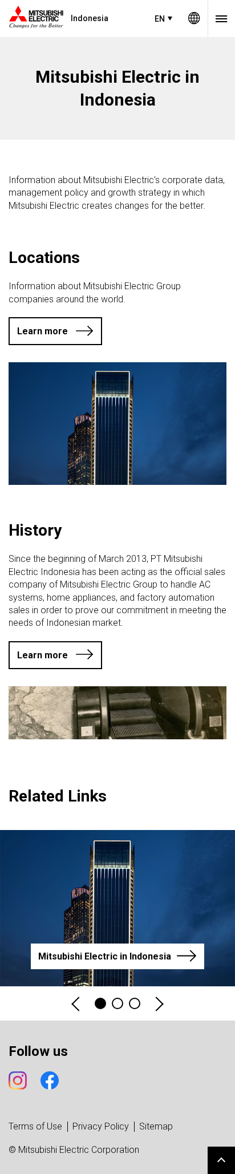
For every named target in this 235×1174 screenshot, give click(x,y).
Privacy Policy (100, 1126)
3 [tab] (134, 1003)
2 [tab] (117, 1003)
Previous (76, 1003)
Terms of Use (35, 1126)
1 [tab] (100, 1003)
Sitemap (156, 1126)
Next (158, 1003)
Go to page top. (221, 1160)
